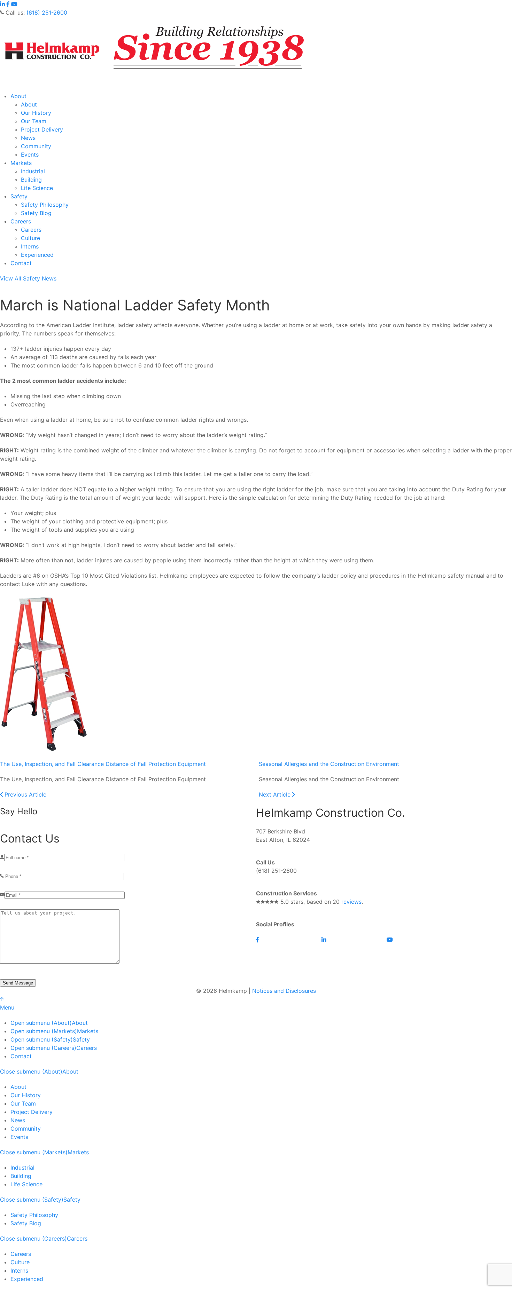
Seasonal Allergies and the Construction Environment (329, 763)
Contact (21, 263)
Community (36, 146)
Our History (36, 112)
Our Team (33, 121)
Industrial (33, 171)
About (18, 96)
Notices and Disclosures (284, 990)
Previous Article (24, 794)
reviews (351, 901)
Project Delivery (42, 129)
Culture (30, 238)
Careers (20, 221)
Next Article (275, 794)
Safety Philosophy (45, 204)
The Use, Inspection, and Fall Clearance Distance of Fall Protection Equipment (103, 763)
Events (30, 154)
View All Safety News (28, 278)
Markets (21, 162)
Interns (30, 246)
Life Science (37, 187)
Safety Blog (36, 212)
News (28, 137)
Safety (19, 196)
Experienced (37, 254)
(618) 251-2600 (46, 12)
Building (31, 179)
